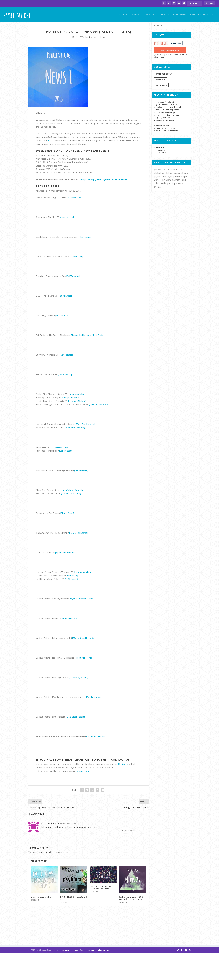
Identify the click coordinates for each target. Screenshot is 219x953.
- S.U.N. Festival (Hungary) (165, 112)
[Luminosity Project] (78, 677)
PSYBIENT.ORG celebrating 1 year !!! (73, 898)
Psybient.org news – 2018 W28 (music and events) (101, 887)
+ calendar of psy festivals (166, 131)
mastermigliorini (50, 823)
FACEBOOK (160, 79)
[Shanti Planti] (67, 513)
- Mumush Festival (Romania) (167, 115)
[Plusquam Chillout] (77, 394)
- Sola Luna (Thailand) (164, 102)
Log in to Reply (127, 830)
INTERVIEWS (179, 14)
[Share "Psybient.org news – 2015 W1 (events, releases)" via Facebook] (82, 790)
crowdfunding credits (41, 897)
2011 (49, 140)
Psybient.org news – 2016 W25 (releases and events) (131, 898)
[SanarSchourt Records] (72, 490)
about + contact (200, 14)
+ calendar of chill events (165, 128)
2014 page (123, 764)
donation (180, 54)
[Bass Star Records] (85, 424)
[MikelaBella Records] (99, 404)
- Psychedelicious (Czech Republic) (169, 107)
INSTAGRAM (161, 85)
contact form (83, 771)
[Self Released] (74, 197)
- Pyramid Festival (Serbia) (165, 104)
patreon (161, 57)
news (96, 37)
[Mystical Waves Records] (81, 598)
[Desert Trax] (76, 256)
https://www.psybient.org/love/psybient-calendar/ (105, 179)
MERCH (135, 14)
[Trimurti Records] (83, 657)
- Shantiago (159, 150)
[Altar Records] (67, 217)
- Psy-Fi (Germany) (162, 117)
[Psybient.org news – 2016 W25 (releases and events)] (132, 879)
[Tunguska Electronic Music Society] (88, 335)
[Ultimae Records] (70, 618)
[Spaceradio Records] (65, 552)
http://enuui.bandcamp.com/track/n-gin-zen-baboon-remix (69, 827)
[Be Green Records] (78, 532)
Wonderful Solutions (99, 950)
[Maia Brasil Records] (76, 716)
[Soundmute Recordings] (75, 427)
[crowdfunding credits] (44, 879)
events (150, 14)
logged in (45, 852)
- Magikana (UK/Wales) (164, 120)
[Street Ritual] (61, 315)
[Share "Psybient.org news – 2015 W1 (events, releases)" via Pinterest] (92, 790)
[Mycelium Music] (93, 697)
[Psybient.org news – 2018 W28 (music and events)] (103, 874)
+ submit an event (162, 125)
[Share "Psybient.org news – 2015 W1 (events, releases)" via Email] (102, 790)
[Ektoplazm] (72, 575)
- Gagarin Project (161, 147)
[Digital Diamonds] (59, 447)
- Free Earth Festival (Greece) (166, 110)
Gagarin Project (71, 950)
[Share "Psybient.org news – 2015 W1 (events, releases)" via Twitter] (87, 790)
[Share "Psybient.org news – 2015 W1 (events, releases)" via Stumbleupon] (97, 790)
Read (164, 14)
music (121, 14)
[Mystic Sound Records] (83, 638)
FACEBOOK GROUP (164, 74)
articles (89, 37)
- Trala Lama (160, 152)
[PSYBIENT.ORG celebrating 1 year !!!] (73, 879)
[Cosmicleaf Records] (71, 493)
